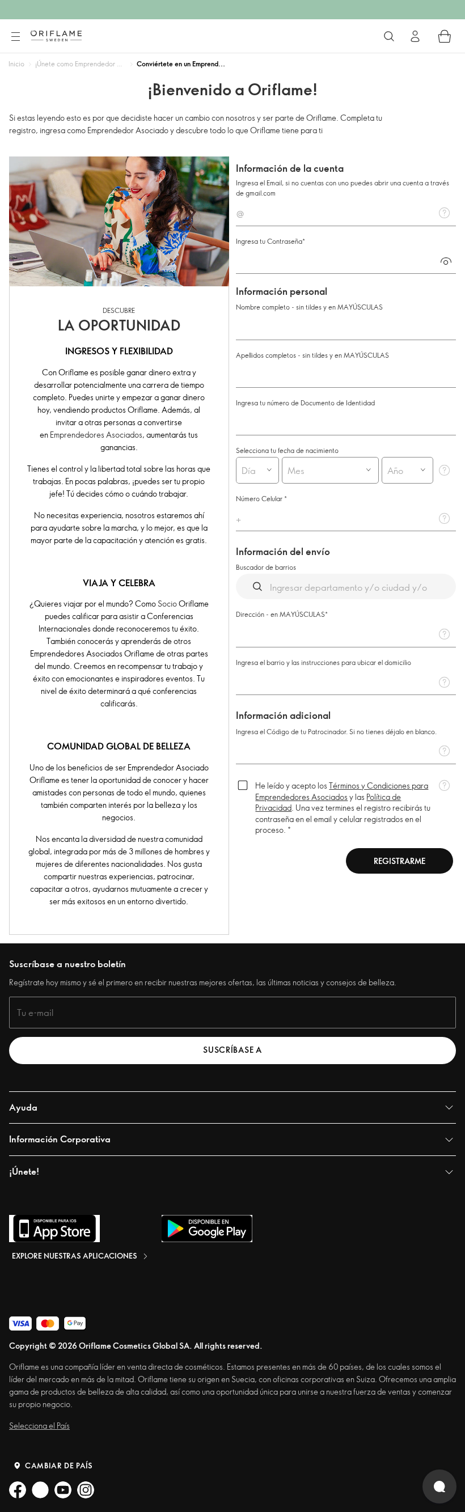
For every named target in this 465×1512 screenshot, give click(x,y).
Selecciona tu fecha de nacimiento (287, 450)
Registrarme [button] (399, 860)
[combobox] (247, 470)
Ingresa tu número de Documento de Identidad (305, 402)
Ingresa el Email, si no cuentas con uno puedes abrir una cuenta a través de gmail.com (342, 187)
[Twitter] (40, 1489)
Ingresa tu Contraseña (269, 240)
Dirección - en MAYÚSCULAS (280, 614)
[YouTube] (62, 1489)
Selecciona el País (39, 1425)
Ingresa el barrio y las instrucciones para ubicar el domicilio (323, 662)
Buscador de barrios (266, 566)
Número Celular (260, 498)
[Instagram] (85, 1489)
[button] (445, 261)
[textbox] (346, 213)
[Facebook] (17, 1489)
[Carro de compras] (444, 36)
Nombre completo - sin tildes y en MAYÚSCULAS (309, 306)
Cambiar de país (59, 1465)
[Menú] (15, 37)
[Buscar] (389, 36)
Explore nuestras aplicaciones (74, 1256)
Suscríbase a (232, 1049)
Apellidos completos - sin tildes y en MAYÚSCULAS (312, 354)
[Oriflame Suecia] (56, 35)
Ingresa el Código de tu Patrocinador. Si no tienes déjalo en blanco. (336, 731)
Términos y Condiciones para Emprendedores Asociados (341, 791)
